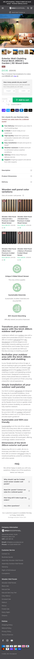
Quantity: (5, 99)
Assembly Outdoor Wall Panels (12, 563)
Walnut (4, 602)
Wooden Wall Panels (9, 583)
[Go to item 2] (9, 52)
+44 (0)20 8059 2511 (14, 544)
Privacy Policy (6, 631)
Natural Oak (6, 589)
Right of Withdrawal (9, 570)
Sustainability (6, 426)
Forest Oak (5, 609)
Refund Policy (6, 628)
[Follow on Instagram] (7, 640)
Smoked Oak (6, 599)
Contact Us (6, 554)
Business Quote (7, 557)
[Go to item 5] (26, 52)
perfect (19, 370)
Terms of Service (7, 635)
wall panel (16, 340)
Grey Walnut (6, 596)
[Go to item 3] (15, 52)
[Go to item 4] (20, 52)
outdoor (21, 335)
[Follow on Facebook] (3, 640)
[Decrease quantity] (3, 101)
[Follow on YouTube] (12, 640)
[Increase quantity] (9, 101)
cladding (5, 370)
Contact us (22, 12)
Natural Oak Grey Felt (9, 592)
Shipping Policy (7, 625)
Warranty (5, 567)
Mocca (4, 606)
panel (22, 453)
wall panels (18, 391)
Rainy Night (6, 612)
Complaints (6, 573)
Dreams (4, 615)
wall (28, 367)
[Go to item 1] (4, 52)
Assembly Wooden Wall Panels (12, 560)
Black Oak (5, 586)
